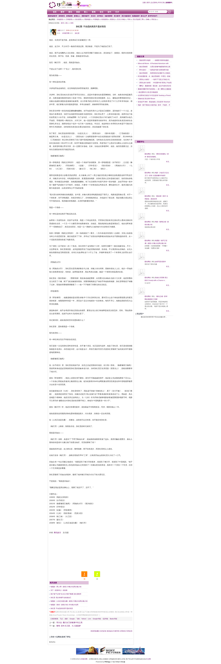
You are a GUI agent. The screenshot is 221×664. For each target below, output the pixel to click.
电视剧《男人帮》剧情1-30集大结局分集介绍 (66, 587)
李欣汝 (154, 19)
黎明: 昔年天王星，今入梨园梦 (68, 626)
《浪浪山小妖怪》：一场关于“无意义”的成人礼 (154, 79)
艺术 (117, 12)
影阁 (94, 12)
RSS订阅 (161, 2)
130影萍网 (65, 33)
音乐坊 (93, 16)
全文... (168, 161)
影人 (86, 12)
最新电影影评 (52, 16)
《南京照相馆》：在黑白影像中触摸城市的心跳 (154, 67)
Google (72, 619)
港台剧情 (79, 19)
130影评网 (83, 659)
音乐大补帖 (122, 19)
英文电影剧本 (126, 16)
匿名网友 (148, 154)
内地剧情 (61, 19)
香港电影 (88, 19)
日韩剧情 (70, 19)
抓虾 (66, 619)
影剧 (78, 12)
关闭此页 (129, 631)
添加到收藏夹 (95, 631)
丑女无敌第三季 (139, 19)
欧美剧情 (106, 19)
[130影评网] (70, 4)
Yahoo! (83, 619)
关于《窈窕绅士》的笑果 (59, 590)
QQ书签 (105, 619)
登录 (148, 2)
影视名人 (77, 16)
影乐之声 (144, 16)
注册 (144, 2)
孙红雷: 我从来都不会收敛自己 (61, 597)
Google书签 (97, 619)
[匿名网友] (141, 152)
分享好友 (123, 631)
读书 (109, 12)
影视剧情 (69, 16)
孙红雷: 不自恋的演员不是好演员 (62, 608)
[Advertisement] (90, 552)
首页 (55, 12)
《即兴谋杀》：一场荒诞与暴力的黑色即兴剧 (153, 70)
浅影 (58, 30)
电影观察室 (108, 16)
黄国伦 (113, 19)
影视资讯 (62, 16)
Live (89, 619)
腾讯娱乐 (57, 533)
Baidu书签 (113, 619)
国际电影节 (85, 16)
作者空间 (116, 631)
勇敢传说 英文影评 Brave (146, 99)
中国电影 (97, 19)
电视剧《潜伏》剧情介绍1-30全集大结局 (64, 605)
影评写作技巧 (152, 16)
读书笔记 (100, 16)
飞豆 (61, 619)
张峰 (148, 19)
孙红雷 (77, 33)
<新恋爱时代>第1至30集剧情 (148, 92)
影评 (62, 12)
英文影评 (117, 16)
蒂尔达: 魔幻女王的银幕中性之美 (69, 622)
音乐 (101, 12)
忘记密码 (154, 2)
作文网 (148, 659)
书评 (129, 19)
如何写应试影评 (160, 262)
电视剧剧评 (136, 16)
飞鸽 (78, 619)
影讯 (70, 12)
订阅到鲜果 (54, 619)
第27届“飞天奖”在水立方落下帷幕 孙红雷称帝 (66, 594)
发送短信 (110, 631)
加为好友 (103, 631)
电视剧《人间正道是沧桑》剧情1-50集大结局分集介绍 (69, 601)
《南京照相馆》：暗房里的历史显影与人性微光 (154, 73)
